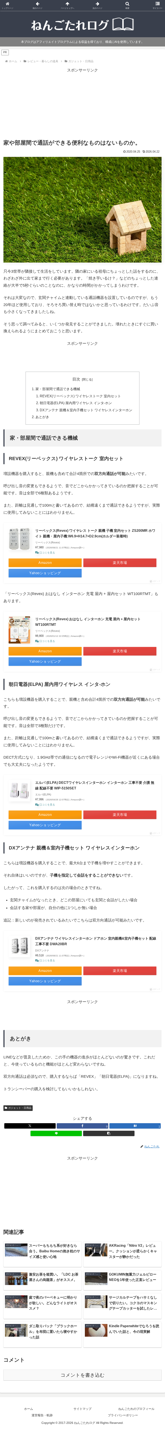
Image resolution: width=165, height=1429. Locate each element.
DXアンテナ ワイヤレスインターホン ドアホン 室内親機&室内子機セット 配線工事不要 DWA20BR (95, 941)
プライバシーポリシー (123, 1415)
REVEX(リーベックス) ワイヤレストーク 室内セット (80, 396)
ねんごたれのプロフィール (136, 1408)
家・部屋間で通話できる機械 (57, 389)
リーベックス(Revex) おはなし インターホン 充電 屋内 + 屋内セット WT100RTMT (88, 621)
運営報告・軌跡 (42, 1415)
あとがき (42, 417)
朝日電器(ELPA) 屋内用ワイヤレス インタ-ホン (76, 403)
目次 (76, 379)
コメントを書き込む (83, 1375)
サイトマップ (82, 1408)
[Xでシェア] (30, 1126)
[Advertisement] (82, 104)
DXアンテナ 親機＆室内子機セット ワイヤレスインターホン (86, 410)
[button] (108, 1133)
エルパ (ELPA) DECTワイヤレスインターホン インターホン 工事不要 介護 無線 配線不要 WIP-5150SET (94, 785)
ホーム (28, 1408)
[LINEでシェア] (56, 1133)
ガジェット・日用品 (19, 1107)
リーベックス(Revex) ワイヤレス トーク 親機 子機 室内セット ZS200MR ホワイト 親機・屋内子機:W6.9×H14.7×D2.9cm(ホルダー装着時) (95, 533)
